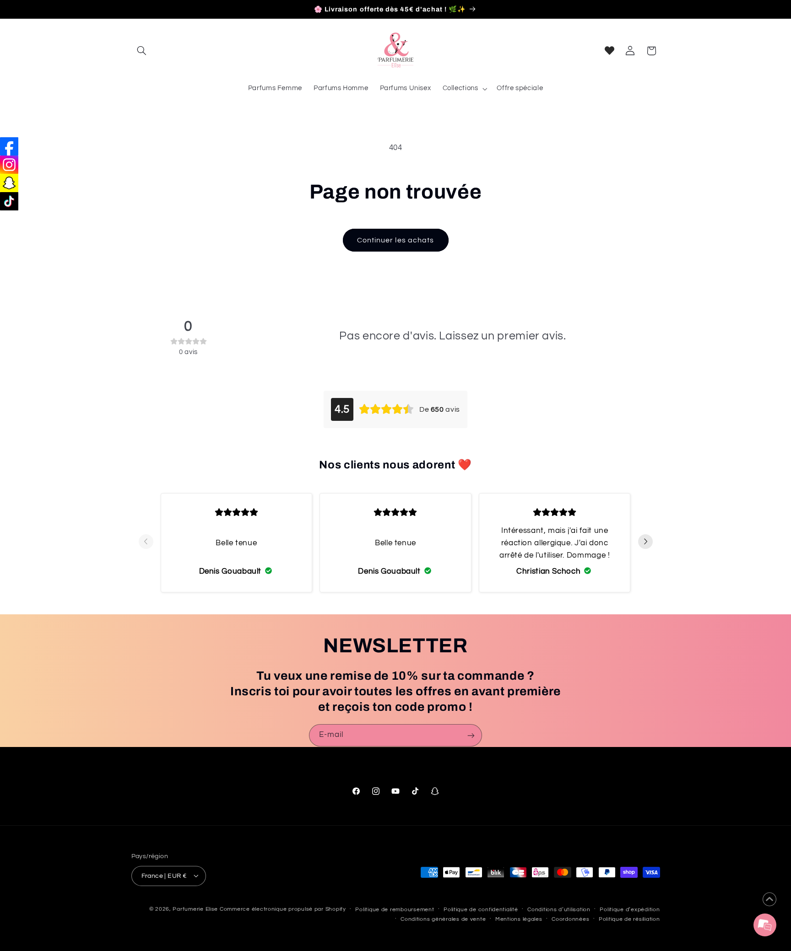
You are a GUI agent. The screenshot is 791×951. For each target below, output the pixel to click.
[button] (141, 50)
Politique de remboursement (394, 909)
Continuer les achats (395, 240)
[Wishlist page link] (609, 50)
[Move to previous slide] (146, 542)
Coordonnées (570, 918)
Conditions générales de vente (443, 918)
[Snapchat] (9, 183)
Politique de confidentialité (481, 909)
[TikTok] (9, 201)
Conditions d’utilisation (559, 909)
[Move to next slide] (645, 542)
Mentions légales (518, 918)
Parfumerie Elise (195, 908)
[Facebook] (9, 146)
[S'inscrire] (471, 735)
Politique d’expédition (630, 909)
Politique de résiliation (629, 918)
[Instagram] (9, 165)
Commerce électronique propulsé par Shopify (283, 908)
